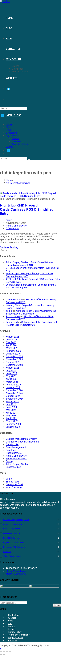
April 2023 (11, 418)
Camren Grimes (14, 299)
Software (7, 551)
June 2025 (11, 373)
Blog (8, 130)
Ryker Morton (13, 316)
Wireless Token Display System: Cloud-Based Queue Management (31, 312)
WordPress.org (14, 487)
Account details (20, 144)
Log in (9, 478)
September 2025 (14, 365)
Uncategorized (13, 467)
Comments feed (14, 484)
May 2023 (11, 415)
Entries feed (12, 481)
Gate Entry (11, 450)
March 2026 (12, 348)
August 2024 (12, 401)
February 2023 (13, 424)
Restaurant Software (16, 458)
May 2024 (11, 410)
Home (9, 124)
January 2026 (13, 353)
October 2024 (13, 395)
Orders (15, 138)
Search (57, 605)
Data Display (12, 444)
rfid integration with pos (18, 183)
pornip (9, 310)
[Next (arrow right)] (4, 654)
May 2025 (11, 376)
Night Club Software (16, 225)
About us (12, 640)
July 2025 (11, 370)
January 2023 (13, 426)
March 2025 (12, 381)
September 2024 (14, 398)
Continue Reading (10, 247)
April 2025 (11, 379)
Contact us (11, 132)
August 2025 (12, 367)
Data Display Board (11, 529)
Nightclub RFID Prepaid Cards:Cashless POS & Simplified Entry (26, 209)
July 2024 (11, 404)
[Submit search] (29, 159)
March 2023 (12, 421)
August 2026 (12, 336)
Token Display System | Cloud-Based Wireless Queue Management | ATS (30, 264)
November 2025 (14, 359)
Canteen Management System (21, 438)
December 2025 (14, 356)
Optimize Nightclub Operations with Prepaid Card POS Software (32, 323)
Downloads (18, 141)
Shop (8, 127)
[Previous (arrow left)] (1, 654)
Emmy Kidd (12, 322)
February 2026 (13, 350)
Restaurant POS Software (14, 547)
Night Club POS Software (13, 542)
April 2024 (11, 412)
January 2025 (13, 387)
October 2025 (13, 362)
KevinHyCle (12, 305)
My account (12, 135)
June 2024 (11, 407)
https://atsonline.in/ (16, 574)
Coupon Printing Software (14, 524)
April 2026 (11, 345)
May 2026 (11, 342)
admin (9, 220)
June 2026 (11, 339)
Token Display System (17, 464)
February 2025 (13, 384)
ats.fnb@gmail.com (16, 571)
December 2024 (14, 390)
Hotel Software (14, 453)
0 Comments (12, 228)
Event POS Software (11, 533)
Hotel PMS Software (11, 538)
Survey (9, 461)
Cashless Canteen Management (22, 441)
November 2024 (14, 393)
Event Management (16, 447)
